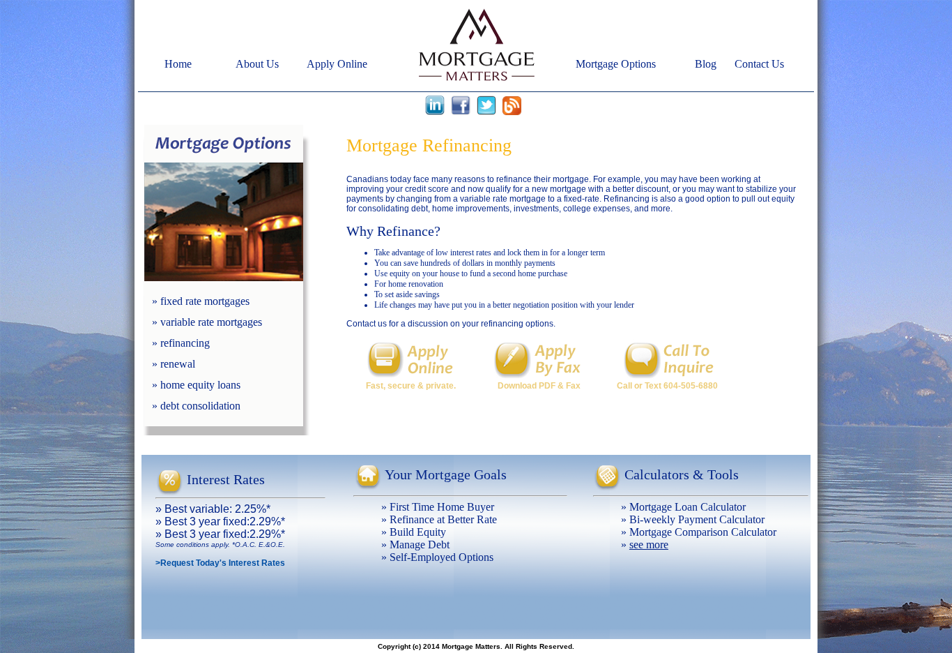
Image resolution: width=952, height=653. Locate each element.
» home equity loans (196, 385)
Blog (705, 64)
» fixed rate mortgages (200, 301)
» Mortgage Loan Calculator (683, 507)
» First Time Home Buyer (437, 507)
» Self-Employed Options (437, 557)
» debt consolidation (196, 406)
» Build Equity (413, 532)
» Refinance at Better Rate (439, 519)
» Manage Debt (415, 544)
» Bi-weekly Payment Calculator (693, 519)
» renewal (173, 364)
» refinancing (181, 343)
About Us (257, 64)
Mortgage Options (616, 64)
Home (178, 64)
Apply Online (337, 64)
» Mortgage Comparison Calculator (698, 532)
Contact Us (759, 64)
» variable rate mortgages (207, 322)
